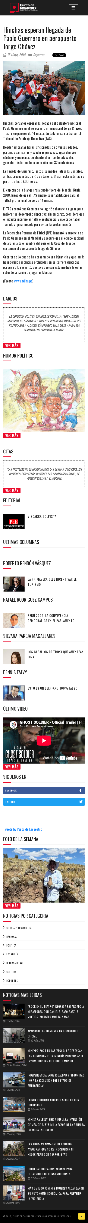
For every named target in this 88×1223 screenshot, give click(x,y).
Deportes (38, 54)
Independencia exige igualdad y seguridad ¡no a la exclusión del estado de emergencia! (56, 1080)
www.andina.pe (23, 281)
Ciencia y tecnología (19, 928)
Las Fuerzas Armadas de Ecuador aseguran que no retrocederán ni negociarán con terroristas (51, 1149)
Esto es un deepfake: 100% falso (52, 688)
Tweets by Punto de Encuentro (22, 829)
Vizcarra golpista (42, 516)
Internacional (14, 963)
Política (11, 945)
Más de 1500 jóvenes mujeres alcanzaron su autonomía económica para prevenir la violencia (56, 1193)
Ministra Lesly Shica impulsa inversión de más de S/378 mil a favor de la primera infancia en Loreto (56, 1124)
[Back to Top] (81, 1216)
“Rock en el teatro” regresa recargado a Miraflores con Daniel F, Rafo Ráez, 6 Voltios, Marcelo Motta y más (56, 1011)
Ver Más (11, 345)
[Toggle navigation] (73, 7)
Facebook (11, 790)
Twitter (10, 801)
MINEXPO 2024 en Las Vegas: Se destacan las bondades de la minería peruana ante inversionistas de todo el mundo (56, 1055)
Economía (12, 954)
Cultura (11, 972)
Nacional (11, 936)
